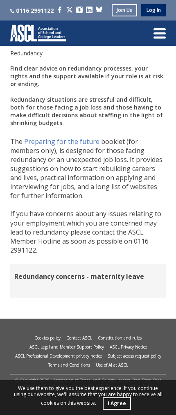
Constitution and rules (120, 338)
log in (154, 10)
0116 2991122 (35, 10)
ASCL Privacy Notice (128, 347)
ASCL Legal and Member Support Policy (66, 347)
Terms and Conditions (69, 365)
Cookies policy (47, 338)
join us (124, 10)
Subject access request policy (134, 356)
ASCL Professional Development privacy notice (58, 356)
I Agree (117, 403)
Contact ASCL (79, 338)
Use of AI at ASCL (112, 365)
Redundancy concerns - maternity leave (79, 276)
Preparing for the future (61, 141)
